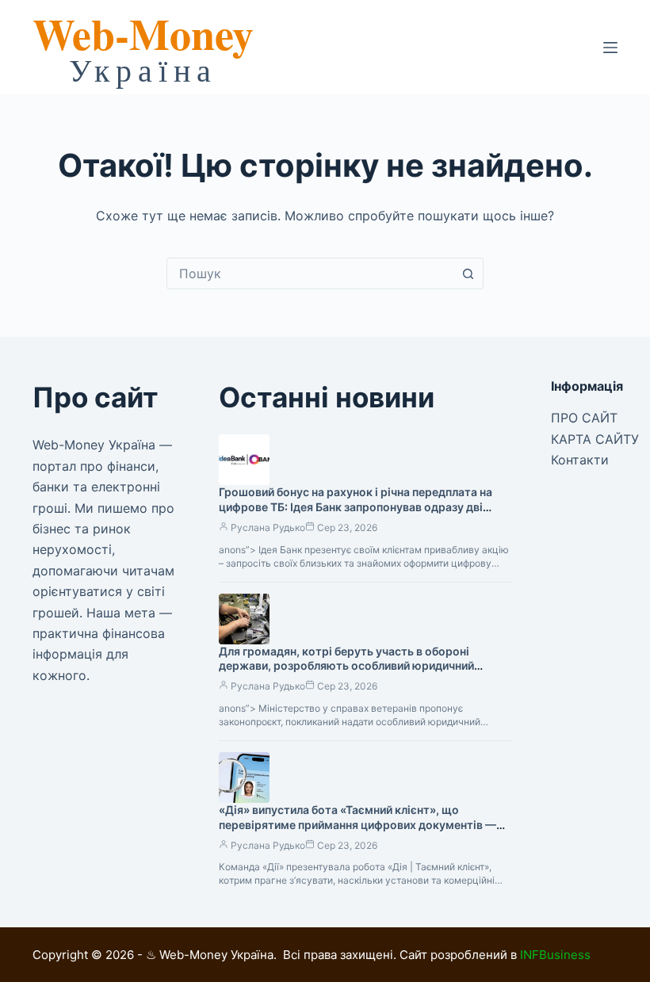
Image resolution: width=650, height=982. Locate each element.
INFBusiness (555, 954)
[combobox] (310, 273)
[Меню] (610, 47)
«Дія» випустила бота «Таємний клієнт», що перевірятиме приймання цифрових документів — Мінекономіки (357, 824)
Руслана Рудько (268, 527)
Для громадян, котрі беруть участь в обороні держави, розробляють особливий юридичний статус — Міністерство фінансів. (346, 666)
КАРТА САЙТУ (595, 439)
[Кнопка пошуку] (468, 273)
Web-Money (143, 33)
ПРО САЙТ (584, 418)
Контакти (580, 460)
